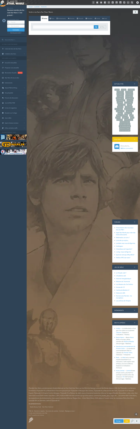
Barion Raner (120, 337)
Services (125, 117)
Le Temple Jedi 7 (121, 273)
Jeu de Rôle (128, 102)
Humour (119, 102)
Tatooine (119, 332)
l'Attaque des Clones (86, 390)
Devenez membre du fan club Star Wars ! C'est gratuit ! (15, 12)
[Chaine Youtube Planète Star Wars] (116, 2)
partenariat (8, 132)
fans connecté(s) (127, 146)
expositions (35, 398)
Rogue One (128, 113)
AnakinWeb (57, 388)
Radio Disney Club (35, 407)
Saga (131, 115)
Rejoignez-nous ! (70, 411)
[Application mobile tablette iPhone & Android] (93, 2)
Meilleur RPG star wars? (123, 258)
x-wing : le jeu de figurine (123, 252)
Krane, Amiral (120, 371)
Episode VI (129, 96)
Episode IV (120, 94)
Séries (118, 117)
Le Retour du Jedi (74, 393)
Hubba (118, 328)
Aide (126, 421)
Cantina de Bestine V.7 (122, 290)
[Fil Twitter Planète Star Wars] (113, 2)
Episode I (131, 89)
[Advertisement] (125, 46)
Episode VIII (129, 98)
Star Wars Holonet (47, 407)
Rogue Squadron (122, 115)
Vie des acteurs (125, 130)
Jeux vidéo (121, 104)
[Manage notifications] (136, 414)
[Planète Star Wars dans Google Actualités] (124, 2)
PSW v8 (31, 411)
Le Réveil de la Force (52, 390)
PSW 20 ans (129, 111)
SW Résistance (124, 122)
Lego (112, 395)
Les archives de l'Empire (123, 301)
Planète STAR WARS (16, 2)
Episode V (120, 96)
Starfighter (129, 119)
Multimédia (118, 109)
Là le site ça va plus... (122, 240)
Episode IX (129, 94)
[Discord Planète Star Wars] (120, 2)
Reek (117, 357)
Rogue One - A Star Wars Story (83, 398)
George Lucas (95, 388)
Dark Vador (44, 395)
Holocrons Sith (120, 293)
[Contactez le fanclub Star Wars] (128, 2)
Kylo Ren (52, 395)
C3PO (58, 395)
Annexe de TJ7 (120, 287)
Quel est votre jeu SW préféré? (125, 255)
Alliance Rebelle (129, 341)
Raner (132, 337)
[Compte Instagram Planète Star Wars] (109, 2)
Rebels (120, 113)
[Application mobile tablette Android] (101, 2)
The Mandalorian (124, 126)
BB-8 (67, 395)
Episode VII (119, 98)
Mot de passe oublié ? (15, 33)
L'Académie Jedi (121, 276)
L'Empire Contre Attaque (50, 393)
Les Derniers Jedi (43, 400)
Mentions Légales (39, 411)
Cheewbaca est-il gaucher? (124, 249)
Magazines (128, 107)
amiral (129, 371)
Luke (128, 393)
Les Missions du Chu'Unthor (124, 284)
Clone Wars (132, 395)
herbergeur (119, 246)
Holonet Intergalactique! (123, 279)
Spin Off (119, 119)
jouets (104, 395)
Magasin (120, 107)
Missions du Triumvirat (123, 281)
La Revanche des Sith (109, 390)
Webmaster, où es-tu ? (123, 237)
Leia (132, 393)
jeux (108, 395)
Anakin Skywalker (120, 393)
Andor (117, 89)
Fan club (130, 100)
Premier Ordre (128, 352)
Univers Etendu (125, 128)
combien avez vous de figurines (125, 243)
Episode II (120, 92)
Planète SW (120, 111)
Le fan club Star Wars (9, 44)
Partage (118, 421)
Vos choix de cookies (52, 411)
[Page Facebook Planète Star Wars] (105, 2)
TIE (123, 377)
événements (46, 398)
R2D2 (62, 395)
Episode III (129, 92)
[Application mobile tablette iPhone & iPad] (97, 2)
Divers (124, 89)
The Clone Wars (125, 124)
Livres (129, 104)
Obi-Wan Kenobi (129, 109)
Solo (132, 117)
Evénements (121, 100)
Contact (61, 411)
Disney (106, 388)
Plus (102, 27)
